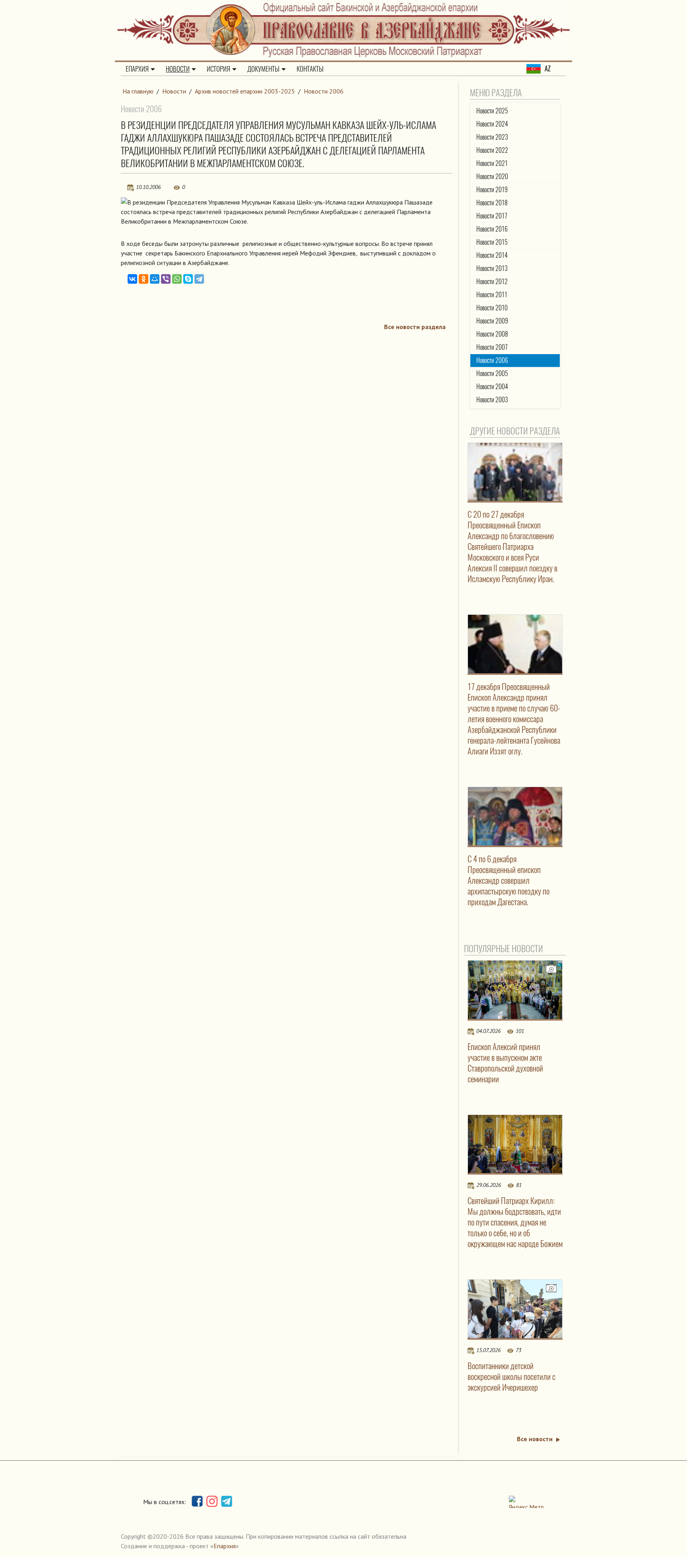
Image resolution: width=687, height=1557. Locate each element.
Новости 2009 (492, 321)
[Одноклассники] (143, 279)
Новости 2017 (491, 216)
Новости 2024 (492, 124)
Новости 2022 (492, 150)
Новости (178, 69)
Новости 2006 (324, 91)
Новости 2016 (492, 229)
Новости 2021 (492, 163)
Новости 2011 (491, 294)
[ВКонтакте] (132, 279)
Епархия (137, 69)
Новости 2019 (492, 189)
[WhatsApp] (177, 279)
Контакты (310, 69)
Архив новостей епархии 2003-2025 (245, 91)
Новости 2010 (492, 308)
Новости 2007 (492, 347)
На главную (137, 91)
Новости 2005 (492, 373)
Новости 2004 (492, 386)
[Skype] (188, 279)
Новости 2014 (492, 255)
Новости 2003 (492, 400)
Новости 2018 (492, 203)
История (218, 69)
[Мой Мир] (154, 279)
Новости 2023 (492, 137)
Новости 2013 (492, 268)
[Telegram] (199, 279)
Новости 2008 (492, 334)
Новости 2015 (492, 242)
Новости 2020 (492, 176)
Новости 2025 (492, 111)
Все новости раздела (415, 327)
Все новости (535, 1439)
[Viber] (166, 279)
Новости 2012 (492, 281)
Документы (263, 69)
